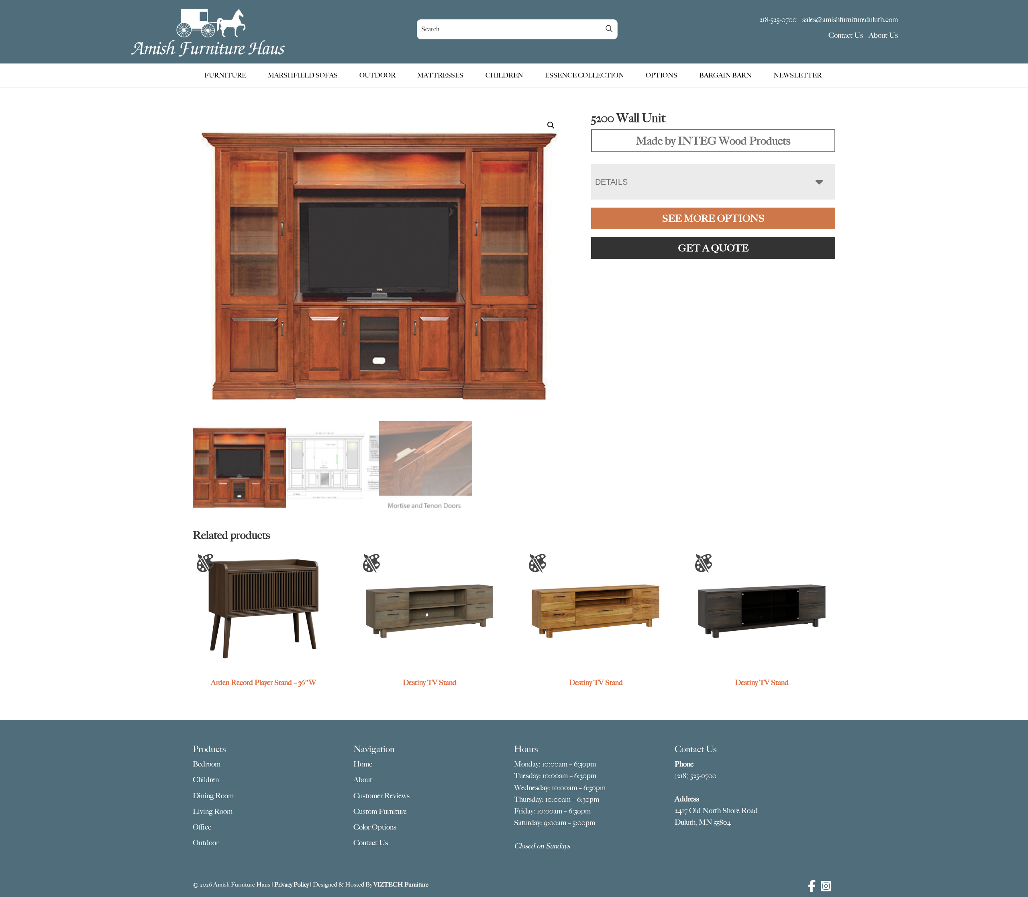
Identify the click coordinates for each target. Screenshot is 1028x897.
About (362, 779)
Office (202, 827)
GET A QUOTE (713, 248)
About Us (883, 35)
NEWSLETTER (797, 75)
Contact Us (845, 35)
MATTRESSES (440, 75)
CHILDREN (504, 75)
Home (362, 764)
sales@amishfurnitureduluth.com (850, 19)
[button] (551, 125)
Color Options (374, 827)
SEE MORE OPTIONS (713, 218)
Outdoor (205, 842)
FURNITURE (225, 75)
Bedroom (206, 764)
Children (206, 779)
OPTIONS (661, 75)
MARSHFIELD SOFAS (303, 75)
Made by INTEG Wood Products (713, 140)
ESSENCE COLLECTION (584, 75)
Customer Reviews (381, 795)
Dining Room (213, 795)
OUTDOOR (377, 75)
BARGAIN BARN (725, 75)
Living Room (213, 811)
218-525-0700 (778, 19)
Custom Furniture (380, 811)
